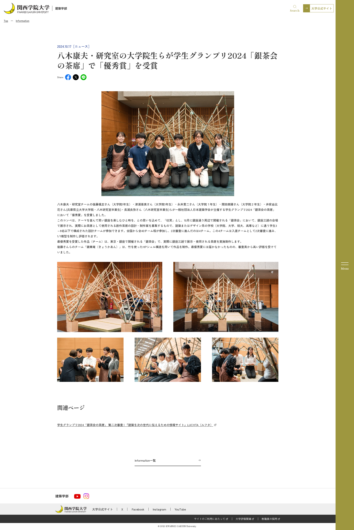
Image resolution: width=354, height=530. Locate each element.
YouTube (180, 509)
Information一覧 (145, 460)
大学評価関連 (243, 519)
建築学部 (61, 8)
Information (22, 20)
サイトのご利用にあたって (209, 519)
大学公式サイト (321, 8)
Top (6, 20)
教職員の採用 (269, 519)
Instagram (159, 509)
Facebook (138, 509)
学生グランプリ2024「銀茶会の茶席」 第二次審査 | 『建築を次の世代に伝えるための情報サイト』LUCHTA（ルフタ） (135, 425)
